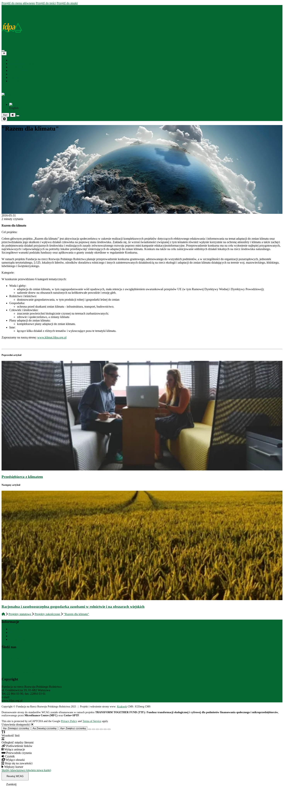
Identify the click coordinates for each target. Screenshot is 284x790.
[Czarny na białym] (101, 729)
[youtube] (17, 84)
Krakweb (122, 706)
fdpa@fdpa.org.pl (21, 697)
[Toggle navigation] (3, 50)
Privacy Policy (69, 721)
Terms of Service (91, 721)
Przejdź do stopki (67, 3)
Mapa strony (17, 629)
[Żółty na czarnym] (17, 115)
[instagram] (13, 84)
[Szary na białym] (97, 729)
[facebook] (10, 84)
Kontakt (14, 632)
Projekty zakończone (48, 614)
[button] (142, 96)
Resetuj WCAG (15, 776)
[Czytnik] (12, 115)
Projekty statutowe (20, 614)
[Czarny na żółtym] (105, 729)
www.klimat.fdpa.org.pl (51, 337)
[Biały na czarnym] (93, 729)
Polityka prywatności (22, 636)
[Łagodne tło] (109, 729)
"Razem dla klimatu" (76, 614)
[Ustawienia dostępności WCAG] (4, 119)
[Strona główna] (3, 6)
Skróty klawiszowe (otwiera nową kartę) (26, 770)
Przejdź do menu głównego (18, 3)
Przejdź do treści (46, 3)
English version (18, 639)
